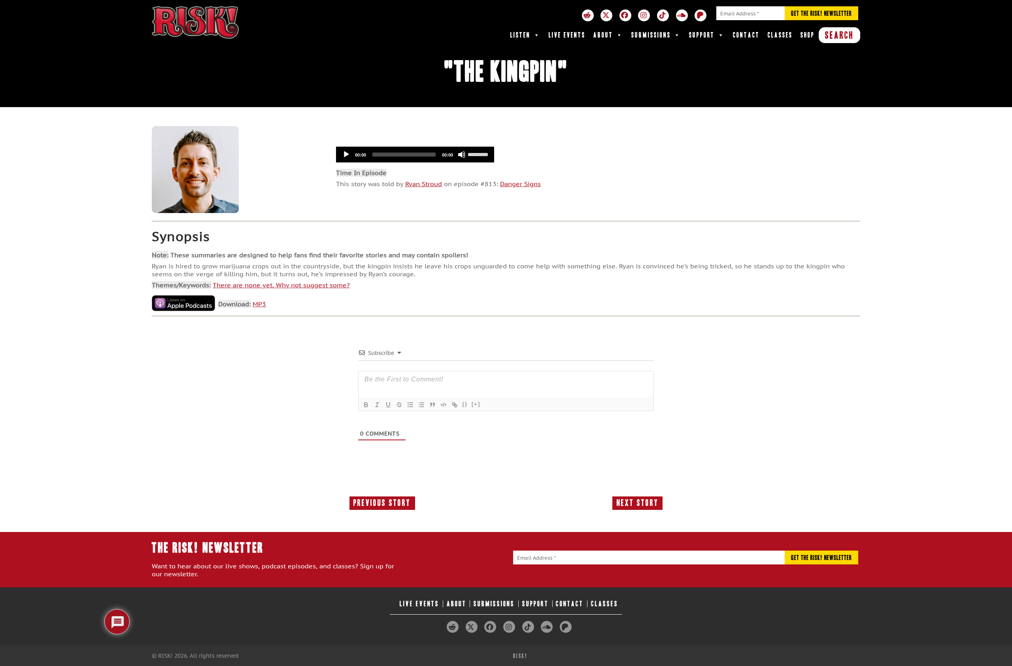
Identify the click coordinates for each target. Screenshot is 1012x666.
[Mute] (462, 154)
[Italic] (377, 404)
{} (465, 404)
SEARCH (839, 35)
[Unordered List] (421, 404)
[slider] (479, 154)
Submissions (651, 35)
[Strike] (399, 404)
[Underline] (388, 404)
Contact (746, 35)
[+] (476, 404)
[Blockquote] (432, 404)
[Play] (346, 154)
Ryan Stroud (423, 184)
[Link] (454, 404)
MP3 (259, 304)
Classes (780, 35)
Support (702, 35)
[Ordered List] (410, 404)
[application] (415, 154)
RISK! (520, 656)
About (603, 35)
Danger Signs (520, 184)
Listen (520, 35)
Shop (808, 35)
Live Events (567, 35)
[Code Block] (443, 404)
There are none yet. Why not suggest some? (281, 285)
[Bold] (366, 404)
